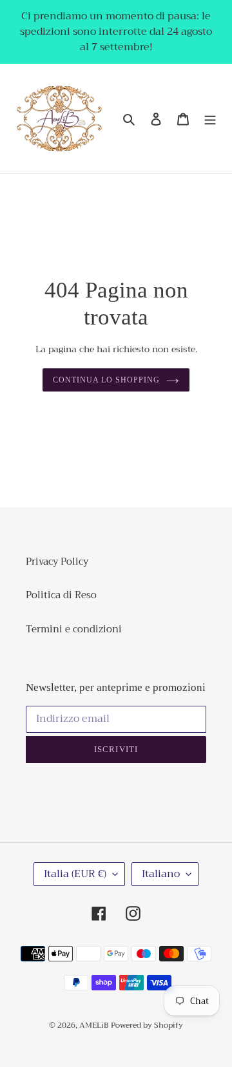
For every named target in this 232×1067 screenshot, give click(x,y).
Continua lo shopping (106, 379)
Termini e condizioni (74, 629)
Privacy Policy (57, 561)
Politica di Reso (61, 595)
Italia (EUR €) (75, 874)
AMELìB (93, 1025)
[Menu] (210, 119)
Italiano (161, 874)
